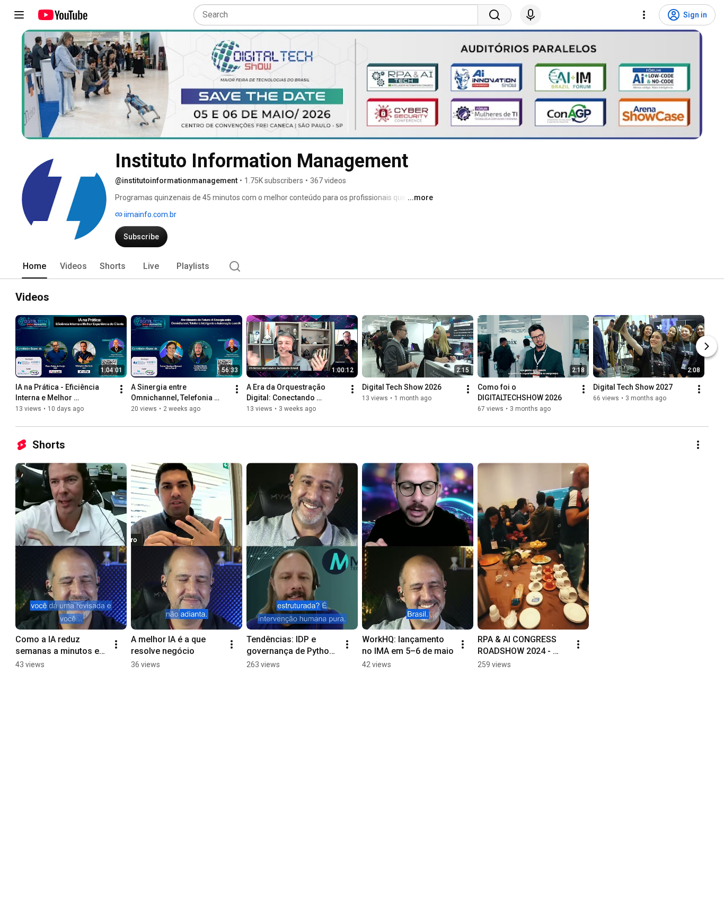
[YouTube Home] (62, 15)
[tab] (34, 266)
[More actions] (121, 389)
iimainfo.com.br (149, 214)
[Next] (706, 346)
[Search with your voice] (530, 14)
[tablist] (362, 266)
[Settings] (644, 14)
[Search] (494, 14)
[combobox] (338, 14)
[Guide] (19, 14)
